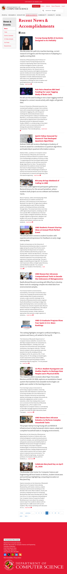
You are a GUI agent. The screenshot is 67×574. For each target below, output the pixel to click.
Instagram (12, 554)
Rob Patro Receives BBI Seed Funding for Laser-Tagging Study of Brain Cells (47, 92)
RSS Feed (20, 554)
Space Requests (55, 6)
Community (42, 15)
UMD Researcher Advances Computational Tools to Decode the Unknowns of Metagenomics (49, 276)
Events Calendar (8, 35)
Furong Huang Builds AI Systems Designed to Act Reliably (49, 39)
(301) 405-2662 (14, 551)
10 (55, 513)
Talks (5, 32)
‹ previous (27, 513)
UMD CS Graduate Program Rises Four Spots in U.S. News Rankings (49, 323)
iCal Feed (6, 42)
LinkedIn (16, 554)
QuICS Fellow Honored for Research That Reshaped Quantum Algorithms (46, 138)
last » (26, 516)
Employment (36, 6)
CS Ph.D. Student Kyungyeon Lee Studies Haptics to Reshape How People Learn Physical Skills (49, 371)
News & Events (31, 15)
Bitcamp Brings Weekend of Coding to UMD (47, 181)
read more (28, 84)
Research (12, 15)
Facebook (5, 554)
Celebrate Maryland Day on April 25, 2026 (49, 465)
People (4, 15)
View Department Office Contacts (12, 539)
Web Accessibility (8, 557)
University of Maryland (33, 1)
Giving (58, 15)
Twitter (9, 554)
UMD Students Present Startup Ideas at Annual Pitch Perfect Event (48, 230)
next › (21, 516)
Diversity (51, 15)
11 (58, 513)
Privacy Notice (17, 557)
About (42, 6)
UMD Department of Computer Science (14, 8)
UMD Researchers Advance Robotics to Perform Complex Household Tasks (48, 420)
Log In (63, 6)
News (6, 28)
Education (21, 15)
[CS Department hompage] (33, 564)
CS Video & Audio (8, 39)
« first (21, 513)
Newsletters (7, 46)
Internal (48, 6)
